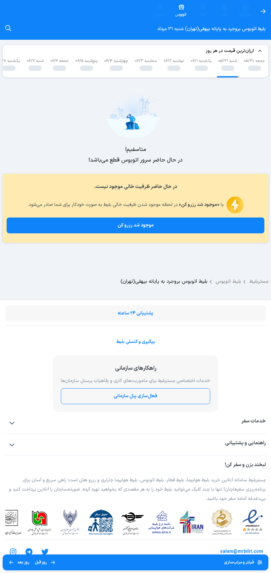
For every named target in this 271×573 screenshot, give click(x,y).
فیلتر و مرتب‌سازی (239, 562)
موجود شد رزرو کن (136, 225)
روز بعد (23, 562)
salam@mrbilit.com (241, 551)
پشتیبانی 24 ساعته (135, 313)
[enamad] (252, 522)
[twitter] (45, 552)
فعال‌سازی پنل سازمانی (135, 396)
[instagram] (13, 552)
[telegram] (29, 552)
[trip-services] (12, 422)
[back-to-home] (263, 11)
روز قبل (41, 562)
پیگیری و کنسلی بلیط (135, 341)
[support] (12, 444)
